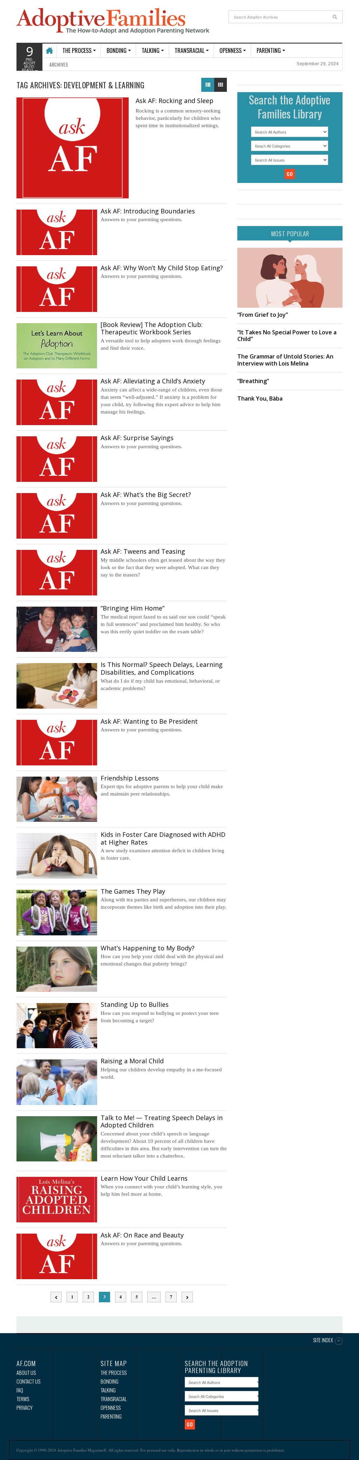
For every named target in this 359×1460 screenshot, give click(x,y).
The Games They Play (133, 891)
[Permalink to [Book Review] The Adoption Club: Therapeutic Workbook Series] (56, 345)
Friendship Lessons (130, 778)
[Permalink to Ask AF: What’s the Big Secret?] (56, 516)
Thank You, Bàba (260, 398)
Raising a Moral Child (132, 1061)
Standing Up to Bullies (135, 1004)
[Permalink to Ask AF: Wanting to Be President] (56, 742)
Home (48, 47)
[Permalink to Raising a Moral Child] (56, 1082)
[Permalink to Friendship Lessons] (56, 799)
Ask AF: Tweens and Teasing (143, 551)
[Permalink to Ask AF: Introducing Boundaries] (56, 232)
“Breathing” (253, 381)
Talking (151, 50)
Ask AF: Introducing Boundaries (148, 211)
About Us (26, 1372)
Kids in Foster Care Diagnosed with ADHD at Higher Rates (163, 838)
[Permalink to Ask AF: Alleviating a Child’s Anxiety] (56, 402)
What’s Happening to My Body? (148, 948)
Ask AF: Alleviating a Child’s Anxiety (153, 381)
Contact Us (28, 1381)
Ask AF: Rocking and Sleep (175, 100)
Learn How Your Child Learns (144, 1178)
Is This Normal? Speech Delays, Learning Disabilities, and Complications (162, 668)
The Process (77, 50)
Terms (22, 1399)
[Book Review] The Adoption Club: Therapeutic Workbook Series (152, 328)
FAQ (19, 1390)
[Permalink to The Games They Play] (56, 912)
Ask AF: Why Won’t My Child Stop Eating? (162, 268)
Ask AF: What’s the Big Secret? (146, 494)
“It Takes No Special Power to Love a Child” (287, 335)
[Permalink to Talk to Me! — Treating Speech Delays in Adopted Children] (56, 1138)
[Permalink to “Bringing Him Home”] (56, 629)
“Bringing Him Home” (132, 608)
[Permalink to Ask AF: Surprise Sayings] (56, 459)
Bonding (117, 50)
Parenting (269, 50)
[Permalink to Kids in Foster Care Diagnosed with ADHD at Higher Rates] (56, 855)
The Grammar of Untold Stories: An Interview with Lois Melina (285, 360)
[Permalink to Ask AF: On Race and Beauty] (56, 1256)
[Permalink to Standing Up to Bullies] (56, 1025)
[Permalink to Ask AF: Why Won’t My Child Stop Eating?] (56, 289)
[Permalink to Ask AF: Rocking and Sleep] (72, 147)
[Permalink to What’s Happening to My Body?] (56, 969)
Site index (323, 1340)
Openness (230, 50)
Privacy (24, 1407)
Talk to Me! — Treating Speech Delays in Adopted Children (162, 1121)
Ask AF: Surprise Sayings (137, 438)
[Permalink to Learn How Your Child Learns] (56, 1199)
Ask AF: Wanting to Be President (149, 721)
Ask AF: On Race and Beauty (142, 1235)
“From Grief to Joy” (262, 315)
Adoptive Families (112, 21)
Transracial (189, 50)
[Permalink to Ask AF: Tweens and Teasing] (56, 572)
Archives (58, 64)
